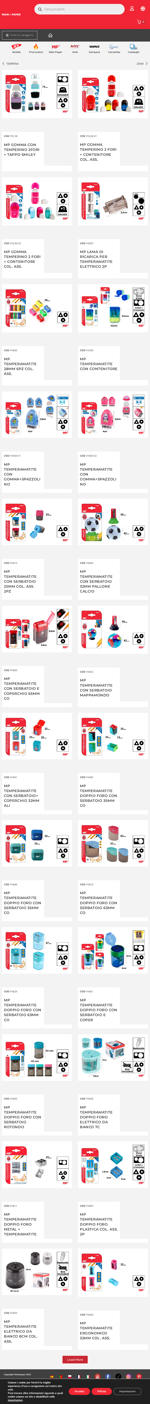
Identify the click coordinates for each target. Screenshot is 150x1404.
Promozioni (36, 52)
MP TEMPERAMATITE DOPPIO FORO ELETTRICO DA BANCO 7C (96, 1117)
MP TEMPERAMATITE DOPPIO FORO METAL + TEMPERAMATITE (20, 1224)
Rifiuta (101, 1391)
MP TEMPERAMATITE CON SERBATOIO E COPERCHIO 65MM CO (22, 689)
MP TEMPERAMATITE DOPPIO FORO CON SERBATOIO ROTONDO (22, 1117)
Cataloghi (133, 52)
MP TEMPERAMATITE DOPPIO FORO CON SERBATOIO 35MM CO (98, 796)
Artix (75, 52)
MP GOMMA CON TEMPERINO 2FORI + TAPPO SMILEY (22, 150)
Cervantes (114, 52)
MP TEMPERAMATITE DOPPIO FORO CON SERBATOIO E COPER (98, 1010)
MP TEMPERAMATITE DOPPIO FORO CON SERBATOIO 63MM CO (98, 903)
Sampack (94, 52)
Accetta (79, 1391)
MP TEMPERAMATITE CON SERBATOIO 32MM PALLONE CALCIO (96, 581)
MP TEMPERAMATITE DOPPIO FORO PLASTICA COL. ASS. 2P (99, 1224)
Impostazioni (127, 1391)
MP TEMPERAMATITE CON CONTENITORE (99, 364)
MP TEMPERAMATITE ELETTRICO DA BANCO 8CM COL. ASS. (21, 1332)
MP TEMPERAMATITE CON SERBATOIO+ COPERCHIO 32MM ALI (21, 796)
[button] (75, 1359)
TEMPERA (12, 63)
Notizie (16, 52)
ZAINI (140, 63)
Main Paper (55, 52)
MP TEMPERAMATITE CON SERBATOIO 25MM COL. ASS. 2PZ (20, 581)
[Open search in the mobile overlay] (79, 9)
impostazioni (15, 1400)
